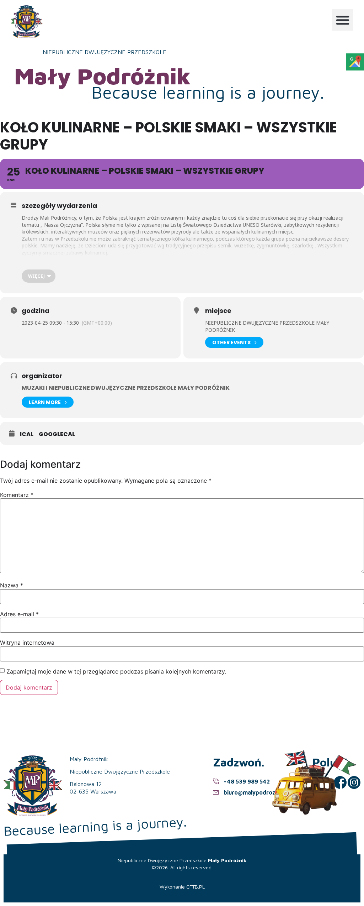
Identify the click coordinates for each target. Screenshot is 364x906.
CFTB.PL (195, 887)
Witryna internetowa (27, 642)
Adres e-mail (19, 614)
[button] (342, 20)
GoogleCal (57, 434)
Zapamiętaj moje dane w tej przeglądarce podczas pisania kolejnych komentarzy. (116, 671)
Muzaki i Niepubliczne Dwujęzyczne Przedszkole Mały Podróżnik (126, 388)
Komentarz (16, 495)
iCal (26, 434)
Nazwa (11, 585)
